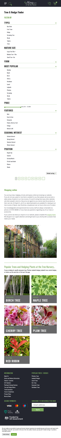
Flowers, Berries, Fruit (12, 123)
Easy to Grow (10, 117)
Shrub (8, 38)
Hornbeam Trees (36, 387)
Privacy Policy (7, 394)
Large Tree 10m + (11, 52)
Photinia (9, 90)
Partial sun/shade (11, 161)
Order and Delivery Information (11, 378)
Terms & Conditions (9, 392)
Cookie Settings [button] (6, 434)
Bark (8, 114)
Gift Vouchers (7, 383)
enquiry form (51, 215)
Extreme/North (10, 159)
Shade (8, 167)
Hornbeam (9, 81)
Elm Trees (34, 383)
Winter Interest (11, 145)
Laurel (8, 84)
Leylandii (9, 87)
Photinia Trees (35, 376)
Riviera (8, 164)
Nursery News (7, 396)
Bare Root (9, 26)
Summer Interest (11, 142)
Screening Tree (10, 35)
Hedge (8, 32)
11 (39, 179)
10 (36, 179)
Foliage (8, 126)
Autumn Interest (11, 136)
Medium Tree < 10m (12, 54)
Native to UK (10, 129)
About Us (6, 376)
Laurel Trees (35, 381)
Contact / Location (8, 381)
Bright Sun (9, 153)
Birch (8, 76)
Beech (8, 73)
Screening (9, 93)
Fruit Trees (9, 29)
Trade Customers (8, 390)
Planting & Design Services (10, 385)
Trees (8, 44)
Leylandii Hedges (36, 378)
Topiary (8, 41)
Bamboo (9, 70)
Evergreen (9, 120)
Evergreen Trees (35, 385)
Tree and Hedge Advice (9, 387)
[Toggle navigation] (5, 3)
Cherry (8, 79)
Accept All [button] (14, 434)
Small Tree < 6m (11, 57)
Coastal (9, 156)
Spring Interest (10, 139)
